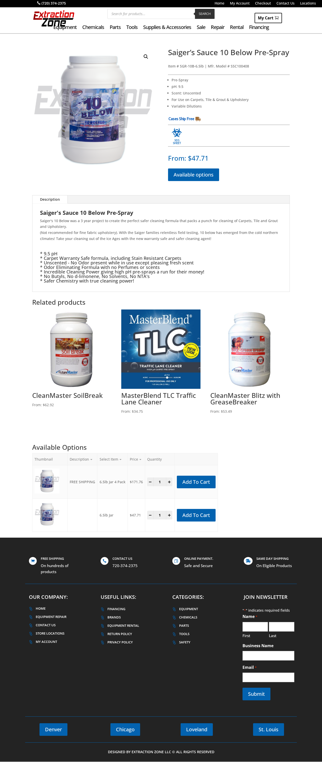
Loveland (196, 729)
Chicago (125, 729)
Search (205, 13)
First (246, 635)
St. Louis (268, 729)
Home (219, 4)
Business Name (258, 645)
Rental (237, 27)
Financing (259, 27)
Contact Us (285, 4)
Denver (53, 729)
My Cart (265, 18)
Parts (115, 27)
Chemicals (93, 27)
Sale (201, 27)
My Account (240, 4)
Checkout (263, 4)
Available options (194, 174)
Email (249, 667)
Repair (217, 27)
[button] (145, 56)
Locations (308, 4)
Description (50, 199)
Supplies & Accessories (167, 27)
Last (272, 635)
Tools (132, 27)
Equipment (65, 27)
